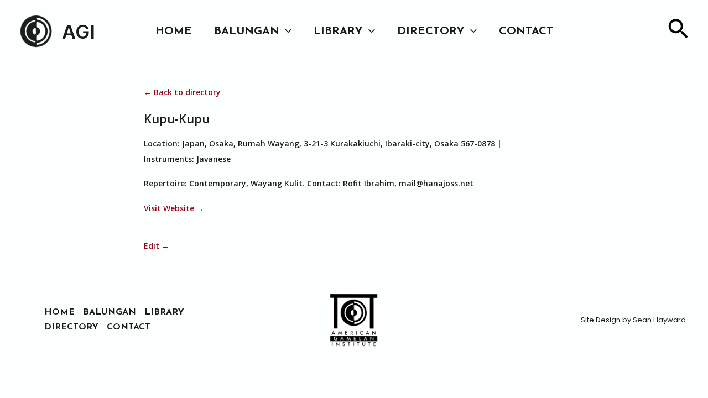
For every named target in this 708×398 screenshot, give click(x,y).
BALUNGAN (246, 31)
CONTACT (526, 31)
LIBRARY (338, 31)
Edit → (156, 245)
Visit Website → (174, 208)
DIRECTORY (431, 31)
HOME (173, 31)
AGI (78, 31)
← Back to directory (182, 92)
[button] (285, 31)
